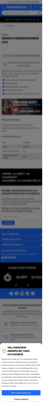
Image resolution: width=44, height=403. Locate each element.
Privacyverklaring (32, 383)
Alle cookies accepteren (21, 393)
